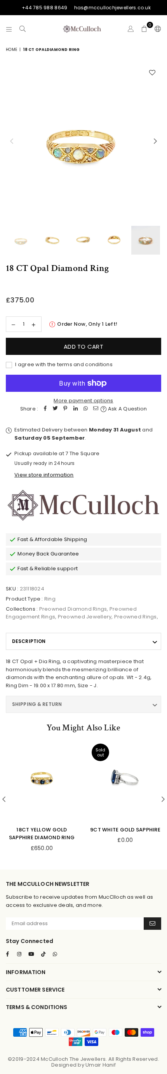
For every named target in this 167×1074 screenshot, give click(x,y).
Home (11, 49)
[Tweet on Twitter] (55, 409)
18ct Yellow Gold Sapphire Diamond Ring (42, 834)
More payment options (83, 400)
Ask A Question (127, 408)
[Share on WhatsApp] (85, 409)
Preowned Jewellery (85, 616)
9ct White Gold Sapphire (125, 829)
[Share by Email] (95, 409)
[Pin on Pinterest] (65, 409)
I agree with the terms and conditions (63, 364)
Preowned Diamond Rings (73, 609)
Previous (11, 141)
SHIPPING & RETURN (37, 704)
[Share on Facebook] (45, 409)
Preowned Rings (135, 616)
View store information (44, 474)
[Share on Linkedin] (75, 409)
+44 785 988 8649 (44, 7)
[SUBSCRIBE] (152, 923)
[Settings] (156, 29)
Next (155, 141)
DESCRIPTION (28, 641)
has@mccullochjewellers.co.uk (112, 7)
